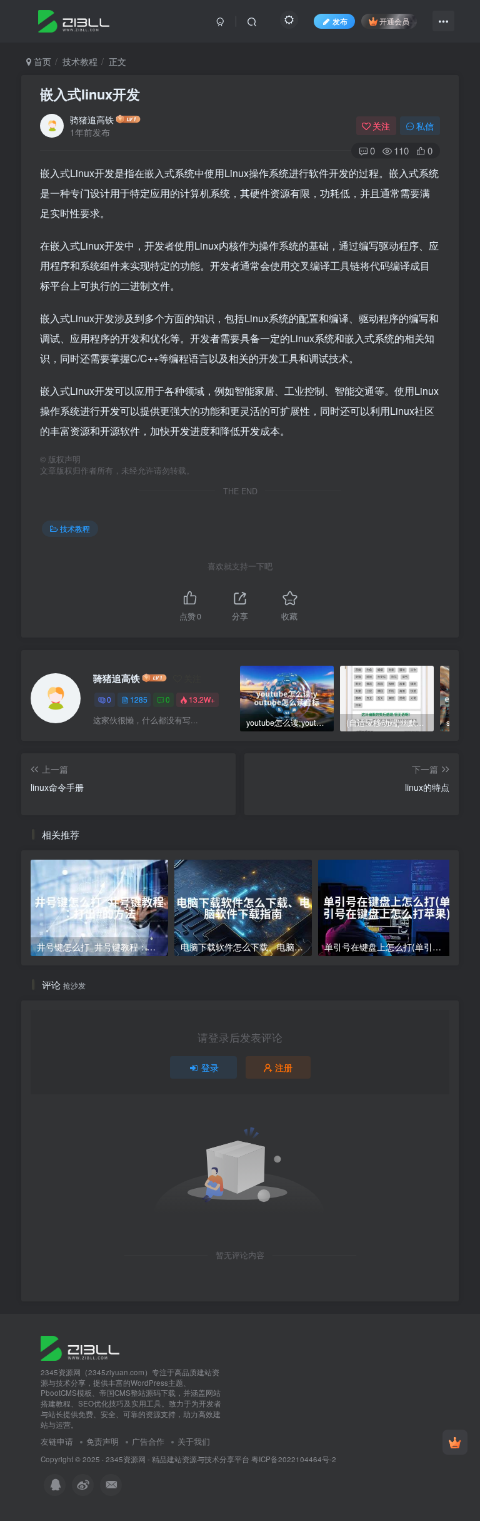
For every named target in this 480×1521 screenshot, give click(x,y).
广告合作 (148, 1441)
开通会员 (394, 21)
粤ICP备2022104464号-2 (293, 1459)
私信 (425, 126)
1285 (139, 699)
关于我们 (194, 1441)
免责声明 (102, 1441)
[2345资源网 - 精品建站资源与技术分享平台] (80, 1347)
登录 (210, 1067)
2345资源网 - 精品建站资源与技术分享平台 (177, 1459)
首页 (41, 61)
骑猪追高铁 (92, 119)
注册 (283, 1067)
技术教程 (80, 61)
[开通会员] (455, 1442)
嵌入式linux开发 (90, 94)
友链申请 (57, 1441)
